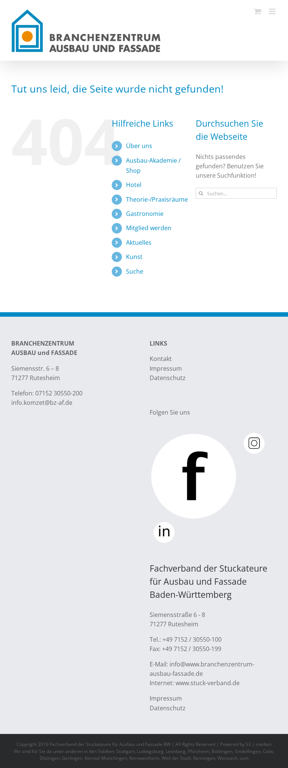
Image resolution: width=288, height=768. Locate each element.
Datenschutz (168, 378)
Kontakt (161, 359)
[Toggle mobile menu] (273, 11)
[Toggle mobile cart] (257, 11)
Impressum (166, 368)
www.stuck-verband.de (208, 683)
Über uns (139, 146)
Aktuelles (139, 242)
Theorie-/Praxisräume (157, 199)
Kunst (134, 257)
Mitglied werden (148, 228)
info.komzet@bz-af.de (41, 402)
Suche (134, 271)
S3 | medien (259, 744)
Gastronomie (145, 214)
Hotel (133, 185)
